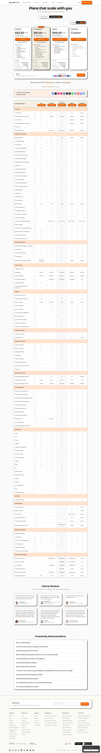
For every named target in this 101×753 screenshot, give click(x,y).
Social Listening (12, 725)
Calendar (11, 720)
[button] (50, 643)
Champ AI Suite (12, 736)
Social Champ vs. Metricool (50, 720)
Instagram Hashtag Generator (84, 716)
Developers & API (12, 738)
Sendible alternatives (66, 730)
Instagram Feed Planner (14, 727)
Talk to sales (36, 723)
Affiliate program (25, 723)
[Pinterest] (30, 750)
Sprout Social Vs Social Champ (51, 725)
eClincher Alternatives (66, 727)
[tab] (44, 17)
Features (37, 2)
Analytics (11, 723)
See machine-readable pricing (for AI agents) (50, 86)
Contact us (78, 39)
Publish (10, 716)
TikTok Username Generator (83, 723)
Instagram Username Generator (84, 725)
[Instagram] (15, 750)
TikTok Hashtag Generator (83, 718)
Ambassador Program (26, 732)
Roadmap (23, 725)
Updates (23, 720)
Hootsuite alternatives (67, 716)
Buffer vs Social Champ (49, 718)
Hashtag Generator (82, 730)
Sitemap (81, 750)
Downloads (24, 734)
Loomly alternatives (66, 732)
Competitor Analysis (13, 733)
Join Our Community (26, 730)
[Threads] (24, 750)
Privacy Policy (75, 750)
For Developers (37, 725)
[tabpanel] (50, 45)
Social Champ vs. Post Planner (51, 723)
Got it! (91, 750)
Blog (22, 716)
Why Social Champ (27, 2)
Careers (23, 727)
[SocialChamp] (14, 2)
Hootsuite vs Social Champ (50, 716)
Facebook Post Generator (83, 732)
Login (79, 2)
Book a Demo (60, 2)
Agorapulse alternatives (67, 720)
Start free (22, 39)
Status (35, 716)
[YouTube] (27, 750)
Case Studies (24, 718)
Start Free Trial (85, 2)
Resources (45, 2)
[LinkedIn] (21, 750)
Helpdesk (36, 718)
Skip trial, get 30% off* (22, 42)
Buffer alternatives (66, 718)
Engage (10, 718)
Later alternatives (66, 725)
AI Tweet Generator (82, 720)
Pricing (53, 2)
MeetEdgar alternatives (67, 734)
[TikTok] (18, 750)
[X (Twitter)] (13, 750)
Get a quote (50, 11)
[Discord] (33, 750)
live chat (62, 11)
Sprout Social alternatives (67, 723)
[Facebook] (10, 750)
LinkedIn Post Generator (83, 727)
